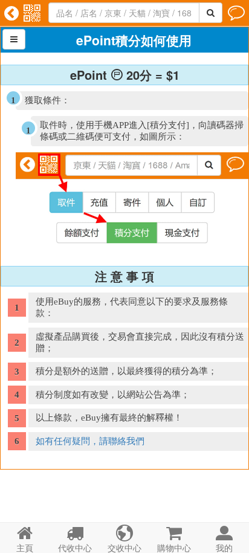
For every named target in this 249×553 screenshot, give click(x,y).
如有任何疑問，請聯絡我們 (90, 441)
